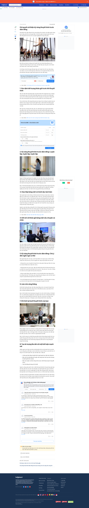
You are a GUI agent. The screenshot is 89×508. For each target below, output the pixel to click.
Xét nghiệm (13, 7)
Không (26, 138)
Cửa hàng (40, 487)
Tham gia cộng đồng (37, 441)
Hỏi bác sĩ (51, 389)
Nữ (53, 127)
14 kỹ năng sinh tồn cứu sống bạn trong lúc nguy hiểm (38, 85)
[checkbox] (21, 145)
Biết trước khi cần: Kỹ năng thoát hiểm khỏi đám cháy (37, 117)
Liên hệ (62, 487)
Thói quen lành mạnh (23, 24)
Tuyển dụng (63, 483)
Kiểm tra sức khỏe (42, 480)
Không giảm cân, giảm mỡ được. (30, 427)
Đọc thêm (23, 399)
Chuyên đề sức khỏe (42, 478)
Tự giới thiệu (63, 480)
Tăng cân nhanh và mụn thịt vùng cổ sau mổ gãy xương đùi (36, 392)
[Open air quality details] (15, 27)
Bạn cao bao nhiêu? (24, 132)
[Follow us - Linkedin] (27, 486)
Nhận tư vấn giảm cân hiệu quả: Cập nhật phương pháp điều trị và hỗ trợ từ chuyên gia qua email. (38, 145)
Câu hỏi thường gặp (50, 487)
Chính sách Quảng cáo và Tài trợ (52, 485)
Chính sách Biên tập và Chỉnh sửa (52, 483)
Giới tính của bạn (23, 127)
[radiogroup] (51, 127)
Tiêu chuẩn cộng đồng (51, 489)
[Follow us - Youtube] (30, 486)
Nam (50, 127)
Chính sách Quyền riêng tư (51, 482)
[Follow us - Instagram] (25, 486)
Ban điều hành (63, 482)
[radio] (48, 127)
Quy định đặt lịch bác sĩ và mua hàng (53, 490)
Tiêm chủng (6, 7)
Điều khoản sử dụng (50, 480)
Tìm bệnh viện (41, 483)
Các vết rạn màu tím (28, 415)
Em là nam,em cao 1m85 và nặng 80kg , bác (33, 404)
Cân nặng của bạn (24, 134)
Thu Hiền (62, 33)
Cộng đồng (41, 485)
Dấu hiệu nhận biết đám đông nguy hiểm (35, 214)
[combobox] (52, 133)
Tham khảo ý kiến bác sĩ (83, 7)
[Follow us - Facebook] (23, 486)
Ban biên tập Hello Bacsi (66, 31)
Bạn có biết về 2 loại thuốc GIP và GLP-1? (27, 140)
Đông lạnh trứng (20, 7)
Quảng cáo (63, 485)
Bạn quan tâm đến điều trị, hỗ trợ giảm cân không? (29, 136)
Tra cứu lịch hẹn (41, 490)
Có (22, 138)
